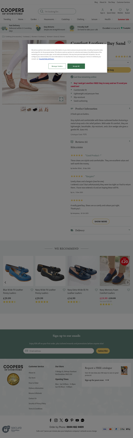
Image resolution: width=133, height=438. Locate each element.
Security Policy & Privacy (46, 59)
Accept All (76, 66)
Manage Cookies (57, 66)
